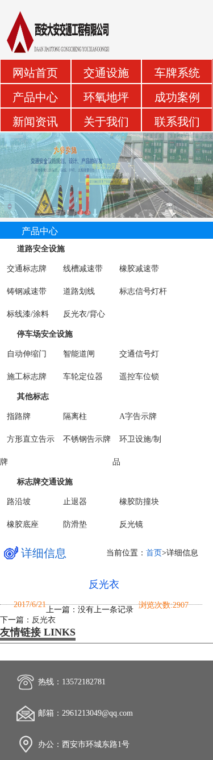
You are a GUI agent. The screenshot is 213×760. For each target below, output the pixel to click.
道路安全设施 (41, 248)
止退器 (75, 501)
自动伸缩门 (27, 354)
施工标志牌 (27, 376)
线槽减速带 (83, 268)
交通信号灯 (139, 354)
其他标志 (33, 396)
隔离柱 (75, 416)
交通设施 (106, 73)
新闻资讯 (35, 122)
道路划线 (79, 291)
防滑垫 (75, 524)
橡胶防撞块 (139, 501)
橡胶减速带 (139, 268)
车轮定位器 (83, 376)
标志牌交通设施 (45, 481)
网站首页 (35, 73)
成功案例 (177, 97)
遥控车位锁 (139, 376)
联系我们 (177, 122)
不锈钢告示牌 (87, 439)
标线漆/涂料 (28, 314)
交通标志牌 (27, 268)
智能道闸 (79, 354)
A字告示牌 (138, 416)
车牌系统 (177, 73)
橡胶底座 (23, 524)
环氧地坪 (106, 97)
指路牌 (19, 416)
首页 (154, 553)
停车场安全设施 (45, 334)
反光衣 (104, 584)
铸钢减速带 (27, 291)
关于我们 (106, 122)
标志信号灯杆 (143, 291)
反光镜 (131, 524)
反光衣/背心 (84, 314)
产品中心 (35, 97)
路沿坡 (19, 501)
